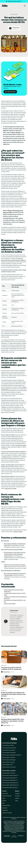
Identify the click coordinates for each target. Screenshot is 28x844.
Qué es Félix (5, 793)
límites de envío (7, 456)
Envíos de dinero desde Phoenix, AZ (10, 785)
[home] (4, 6)
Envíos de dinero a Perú (7, 764)
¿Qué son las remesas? (10, 603)
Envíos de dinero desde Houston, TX (10, 775)
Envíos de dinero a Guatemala (9, 747)
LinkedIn (17, 798)
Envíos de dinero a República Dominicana (11, 755)
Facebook (17, 795)
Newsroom (4, 808)
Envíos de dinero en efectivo (8, 773)
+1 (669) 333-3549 (17, 531)
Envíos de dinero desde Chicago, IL (10, 787)
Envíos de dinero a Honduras (8, 750)
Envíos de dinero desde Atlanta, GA (10, 782)
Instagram (17, 793)
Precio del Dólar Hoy (6, 795)
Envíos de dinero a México (8, 745)
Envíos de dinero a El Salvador (9, 752)
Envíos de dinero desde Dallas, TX (9, 777)
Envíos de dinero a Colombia (8, 757)
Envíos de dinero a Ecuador (8, 762)
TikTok (16, 800)
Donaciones (5, 810)
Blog (3, 803)
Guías (3, 798)
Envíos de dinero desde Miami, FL (9, 780)
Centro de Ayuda (6, 805)
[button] (14, 1)
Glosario (4, 800)
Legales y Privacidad (7, 812)
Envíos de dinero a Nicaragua (8, 759)
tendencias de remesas (10, 488)
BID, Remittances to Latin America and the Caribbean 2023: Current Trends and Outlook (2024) (14, 554)
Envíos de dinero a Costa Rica (9, 767)
